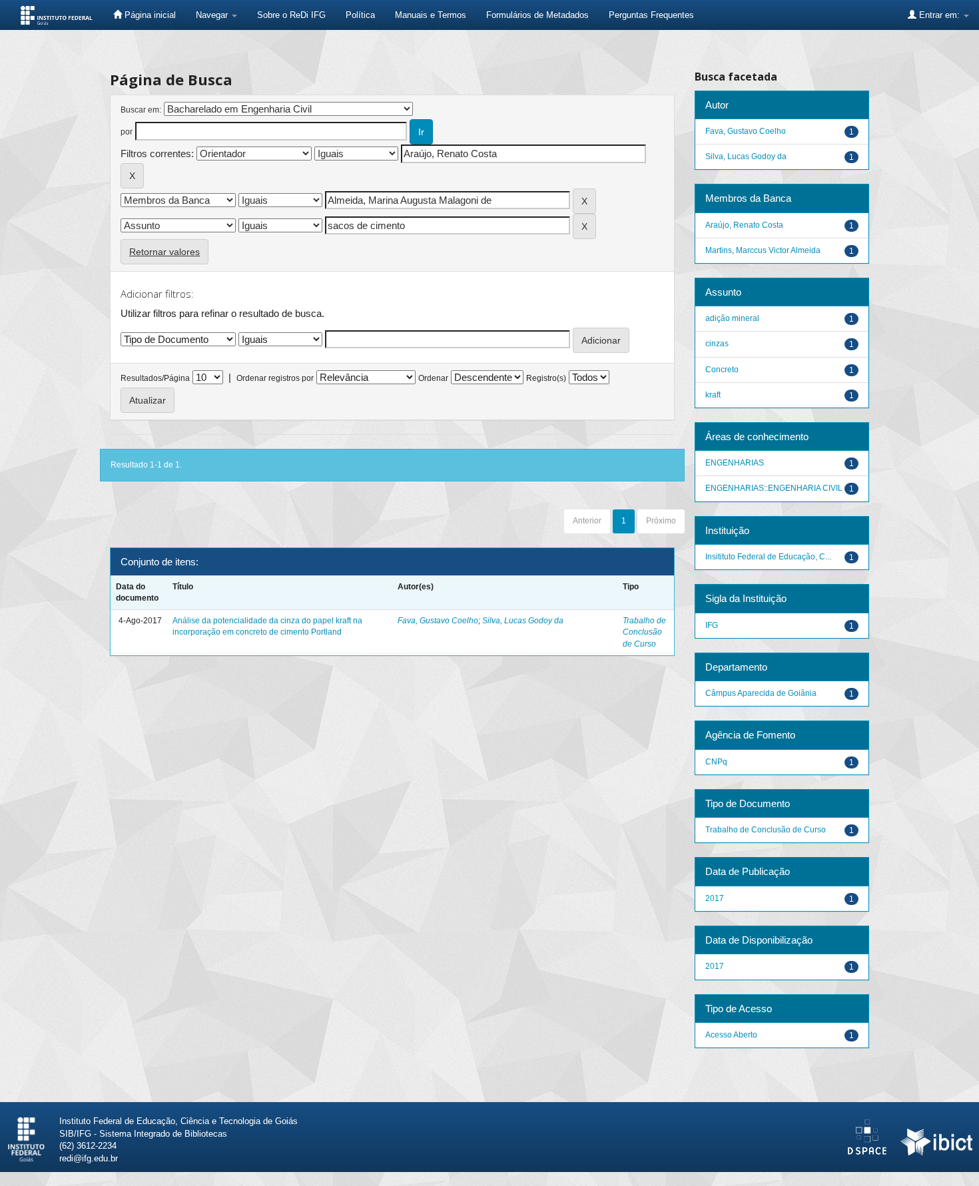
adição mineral (732, 318)
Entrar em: (939, 15)
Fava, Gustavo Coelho (438, 620)
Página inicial (149, 15)
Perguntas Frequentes (651, 15)
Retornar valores (164, 251)
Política (360, 15)
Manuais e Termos (430, 15)
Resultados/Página (155, 378)
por (127, 132)
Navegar (213, 15)
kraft (713, 395)
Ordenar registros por (275, 378)
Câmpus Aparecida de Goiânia (760, 693)
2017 (714, 898)
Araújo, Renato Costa (744, 225)
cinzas (717, 343)
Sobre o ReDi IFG (291, 15)
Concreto (722, 369)
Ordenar (433, 378)
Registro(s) (546, 378)
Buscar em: (141, 110)
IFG (711, 625)
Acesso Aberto (731, 1034)
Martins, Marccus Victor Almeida (762, 250)
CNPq (716, 761)
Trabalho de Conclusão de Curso (644, 632)
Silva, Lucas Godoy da (522, 620)
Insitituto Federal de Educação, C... (768, 556)
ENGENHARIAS (734, 462)
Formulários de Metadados (537, 15)
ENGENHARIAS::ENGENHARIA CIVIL (773, 488)
